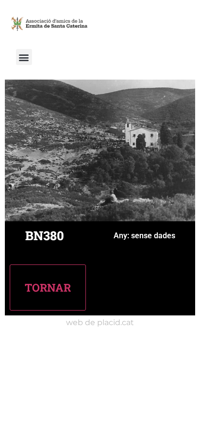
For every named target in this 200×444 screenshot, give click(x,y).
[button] (24, 57)
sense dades (153, 235)
